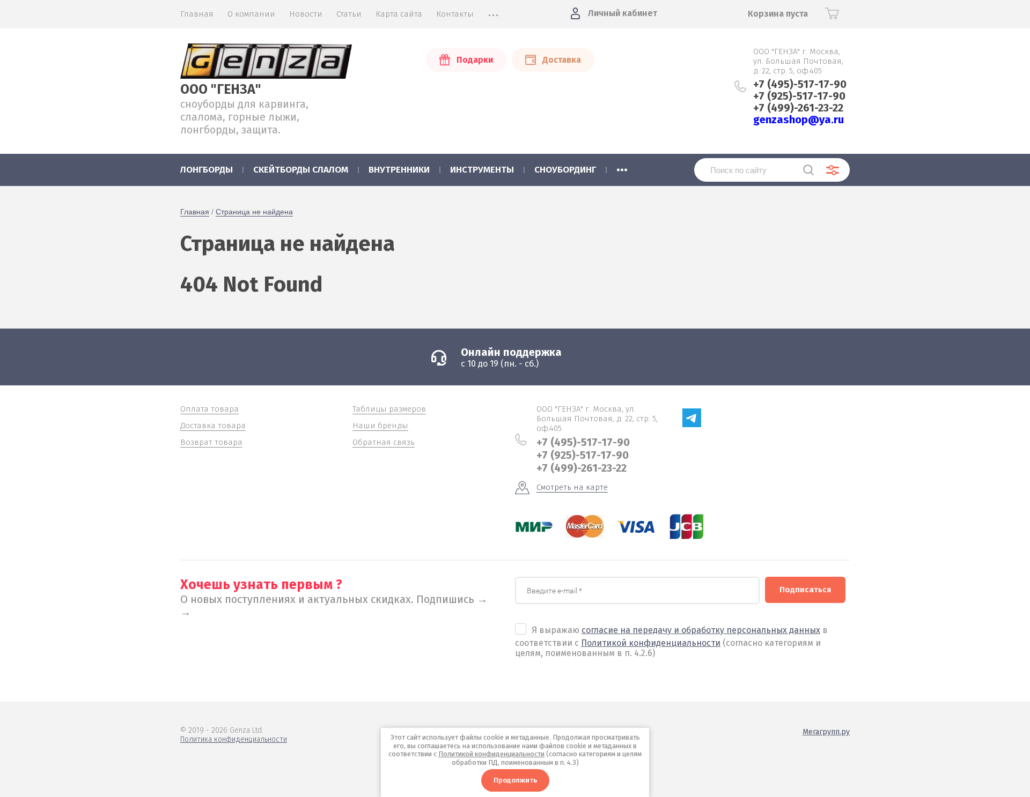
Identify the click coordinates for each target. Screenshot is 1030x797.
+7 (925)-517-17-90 (799, 96)
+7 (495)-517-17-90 (800, 84)
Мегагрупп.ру (826, 731)
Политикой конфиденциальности (650, 643)
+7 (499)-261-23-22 (798, 107)
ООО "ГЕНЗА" (220, 89)
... (622, 166)
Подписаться (805, 589)
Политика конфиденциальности (233, 739)
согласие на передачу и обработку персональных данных (701, 630)
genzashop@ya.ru (798, 119)
